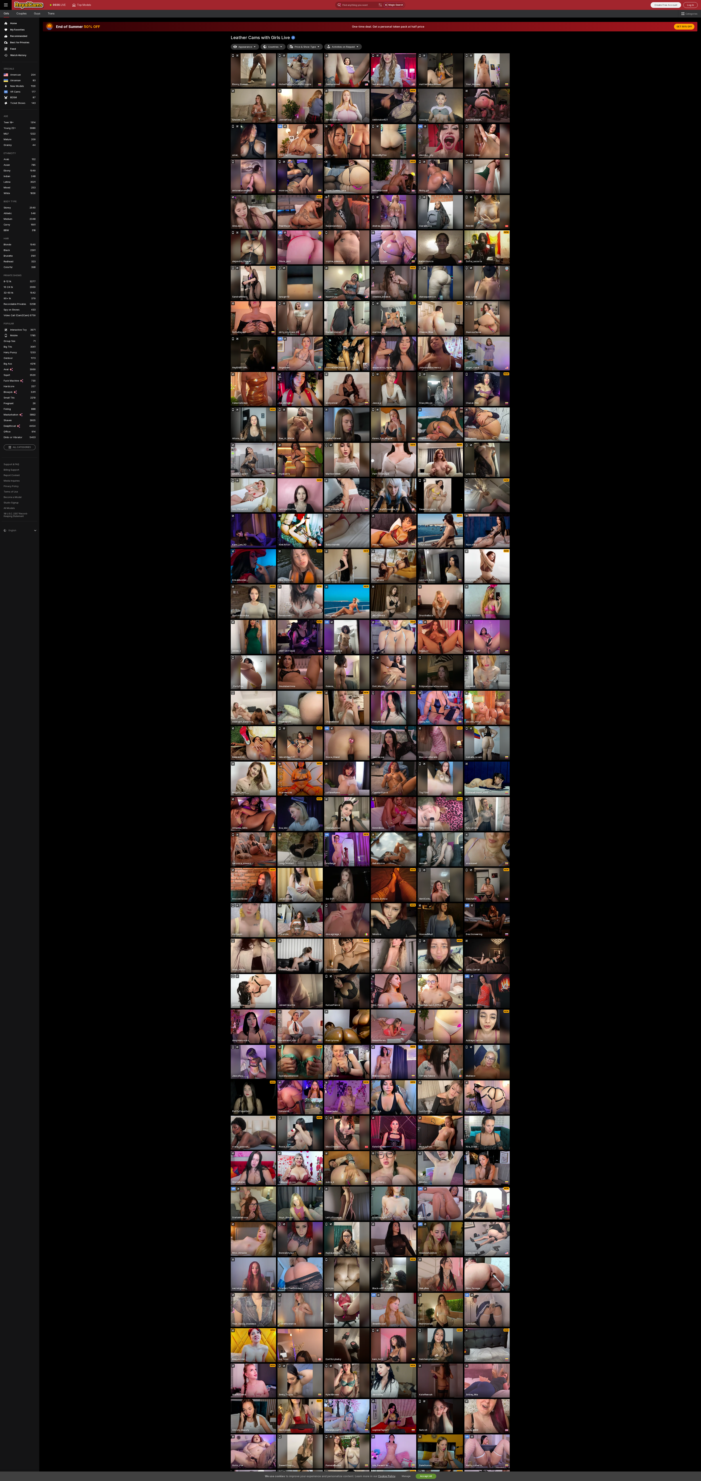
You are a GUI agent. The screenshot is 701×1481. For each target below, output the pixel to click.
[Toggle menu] (6, 5)
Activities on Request (343, 46)
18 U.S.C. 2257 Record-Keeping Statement (16, 515)
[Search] (380, 4)
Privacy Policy (11, 486)
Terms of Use (11, 492)
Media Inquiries (12, 481)
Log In (690, 5)
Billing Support (11, 470)
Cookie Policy (386, 1476)
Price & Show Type (305, 46)
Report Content (12, 475)
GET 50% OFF (684, 26)
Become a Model (13, 497)
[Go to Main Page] (29, 5)
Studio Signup (11, 502)
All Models (9, 508)
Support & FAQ (11, 464)
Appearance (245, 46)
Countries (273, 46)
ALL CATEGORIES (22, 447)
